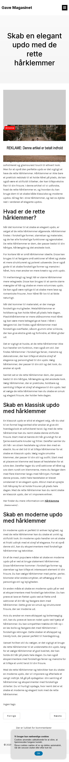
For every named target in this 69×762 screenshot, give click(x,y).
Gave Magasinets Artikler (14, 130)
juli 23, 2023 (36, 130)
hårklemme (52, 500)
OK (38, 753)
